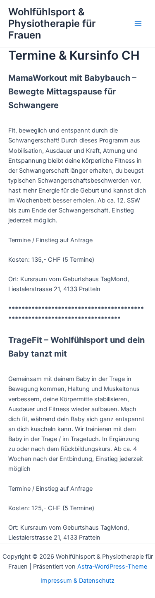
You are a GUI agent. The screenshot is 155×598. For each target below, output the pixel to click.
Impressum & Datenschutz (77, 580)
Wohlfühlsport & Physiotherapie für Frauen (51, 23)
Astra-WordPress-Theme (112, 566)
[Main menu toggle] (138, 23)
